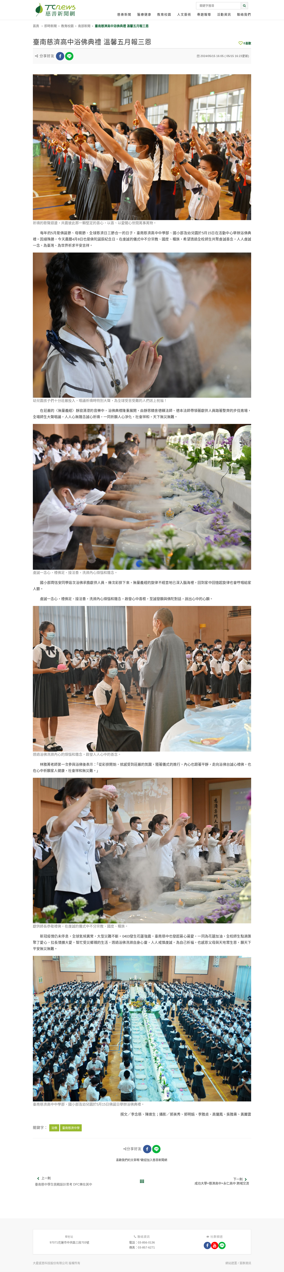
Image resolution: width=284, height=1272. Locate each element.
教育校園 (164, 14)
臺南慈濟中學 (71, 1128)
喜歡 (247, 43)
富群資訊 (245, 1263)
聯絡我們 (244, 14)
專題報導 (204, 14)
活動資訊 (224, 14)
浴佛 (54, 1128)
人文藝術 (184, 14)
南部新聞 (84, 26)
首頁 (36, 26)
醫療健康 (144, 14)
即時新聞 (50, 26)
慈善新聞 (124, 14)
